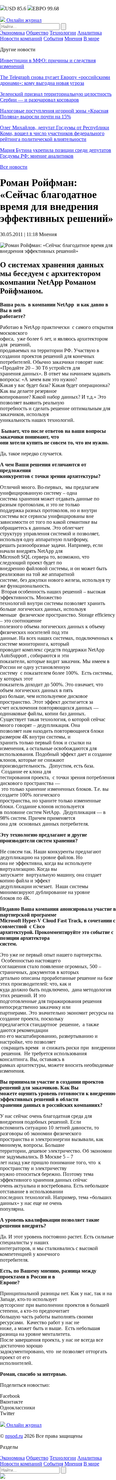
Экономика (12, 32)
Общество (37, 32)
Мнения (73, 38)
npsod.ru (14, 1436)
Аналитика (89, 32)
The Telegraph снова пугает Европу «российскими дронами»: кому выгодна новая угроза (55, 80)
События (53, 38)
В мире (91, 38)
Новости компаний (21, 38)
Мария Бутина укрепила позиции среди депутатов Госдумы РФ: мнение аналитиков (55, 153)
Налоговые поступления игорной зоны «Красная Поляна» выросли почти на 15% (54, 113)
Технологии (63, 32)
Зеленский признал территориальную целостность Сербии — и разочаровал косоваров (55, 97)
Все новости (13, 167)
